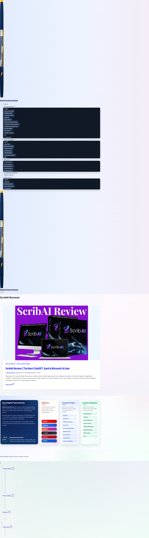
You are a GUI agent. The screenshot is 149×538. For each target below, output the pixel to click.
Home (6, 104)
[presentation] (51, 333)
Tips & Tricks (7, 144)
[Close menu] (0, 462)
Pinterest (45, 437)
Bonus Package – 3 (8, 166)
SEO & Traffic (87, 433)
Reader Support (9, 175)
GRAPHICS (6, 117)
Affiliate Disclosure (8, 184)
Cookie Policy (66, 438)
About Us (6, 179)
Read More (10, 384)
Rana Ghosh (11, 373)
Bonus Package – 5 (8, 170)
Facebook (45, 425)
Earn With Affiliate (8, 128)
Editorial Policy (7, 188)
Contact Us (6, 181)
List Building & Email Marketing (11, 126)
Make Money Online (8, 146)
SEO (5, 157)
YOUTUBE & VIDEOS (8, 115)
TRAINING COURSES (9, 132)
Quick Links (6, 527)
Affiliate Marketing (8, 148)
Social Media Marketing (9, 155)
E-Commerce (7, 130)
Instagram (45, 429)
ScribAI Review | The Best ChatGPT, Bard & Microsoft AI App (38, 368)
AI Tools (6, 108)
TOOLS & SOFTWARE (9, 111)
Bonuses (5, 512)
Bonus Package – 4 (8, 168)
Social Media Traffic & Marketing (11, 124)
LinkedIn (45, 440)
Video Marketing (8, 152)
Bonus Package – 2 (8, 164)
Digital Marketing (8, 150)
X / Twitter (45, 433)
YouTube (45, 421)
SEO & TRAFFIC (7, 119)
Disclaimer (65, 425)
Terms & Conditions (68, 441)
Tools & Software (88, 420)
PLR (5, 135)
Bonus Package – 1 (8, 161)
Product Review (87, 413)
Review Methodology (9, 186)
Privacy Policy (66, 434)
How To (6, 141)
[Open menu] (1, 292)
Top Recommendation (11, 173)
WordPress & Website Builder (10, 121)
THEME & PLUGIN (8, 113)
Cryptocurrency (7, 137)
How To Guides (87, 423)
